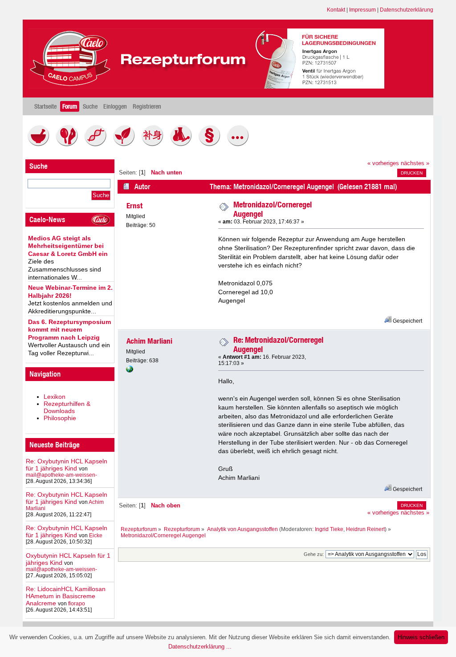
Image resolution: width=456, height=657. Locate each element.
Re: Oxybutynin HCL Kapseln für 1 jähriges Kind (66, 465)
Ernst (134, 205)
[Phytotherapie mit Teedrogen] (126, 144)
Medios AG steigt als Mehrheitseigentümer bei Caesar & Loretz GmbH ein (68, 246)
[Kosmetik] (69, 144)
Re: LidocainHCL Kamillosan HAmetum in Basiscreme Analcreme (66, 596)
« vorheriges (383, 163)
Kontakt (336, 10)
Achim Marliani (149, 341)
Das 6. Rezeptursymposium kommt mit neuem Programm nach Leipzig (69, 329)
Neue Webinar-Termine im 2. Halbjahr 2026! (70, 291)
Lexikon (54, 396)
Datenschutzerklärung (406, 10)
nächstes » (415, 163)
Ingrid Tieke (329, 529)
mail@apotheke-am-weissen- (61, 475)
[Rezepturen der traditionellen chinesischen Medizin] (154, 144)
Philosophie (60, 418)
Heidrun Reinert (365, 529)
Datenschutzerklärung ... (200, 646)
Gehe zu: (314, 554)
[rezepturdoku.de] (129, 371)
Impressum (362, 10)
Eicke (95, 535)
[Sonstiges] (240, 144)
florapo (76, 603)
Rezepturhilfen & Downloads (67, 407)
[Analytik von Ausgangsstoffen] (183, 144)
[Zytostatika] (97, 144)
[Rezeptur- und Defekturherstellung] (40, 144)
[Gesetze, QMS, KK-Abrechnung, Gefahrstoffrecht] (211, 144)
